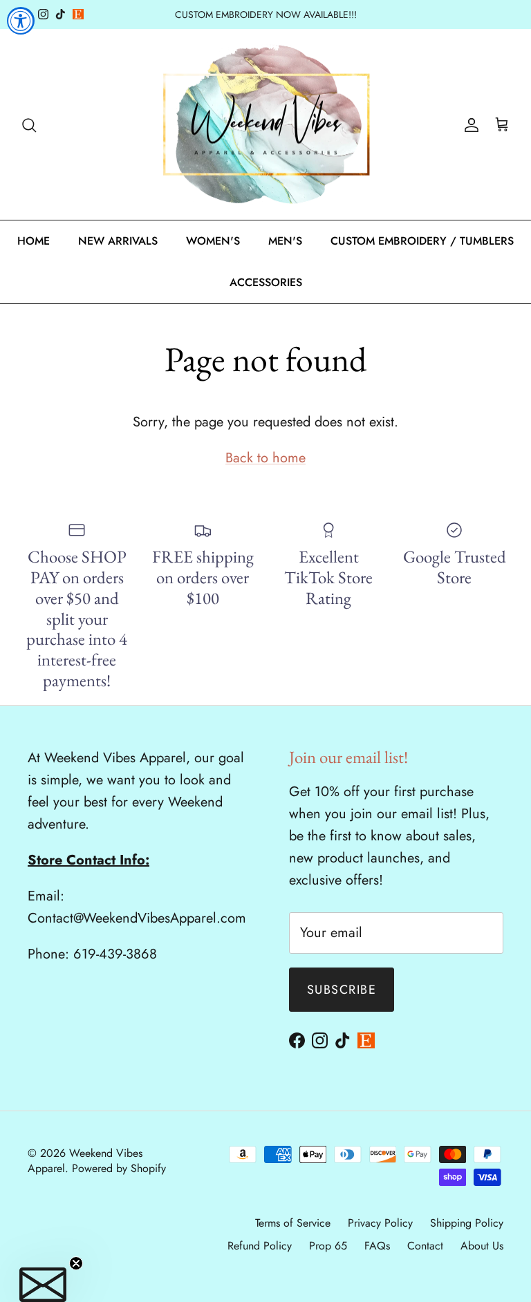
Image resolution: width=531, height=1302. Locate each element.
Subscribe (341, 990)
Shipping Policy (466, 1223)
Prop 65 (328, 1246)
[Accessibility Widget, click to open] (21, 21)
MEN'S (285, 241)
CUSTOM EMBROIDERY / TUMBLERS (422, 241)
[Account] (469, 124)
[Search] (29, 124)
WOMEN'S (213, 241)
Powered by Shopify (119, 1168)
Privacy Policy (380, 1223)
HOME (33, 241)
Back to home (265, 458)
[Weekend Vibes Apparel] (265, 125)
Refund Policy (259, 1246)
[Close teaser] (76, 1263)
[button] (43, 1284)
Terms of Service (292, 1223)
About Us (481, 1246)
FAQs (377, 1246)
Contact (425, 1246)
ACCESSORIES (266, 282)
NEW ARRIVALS (118, 241)
